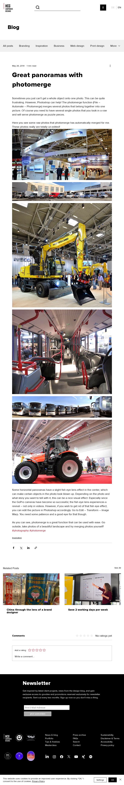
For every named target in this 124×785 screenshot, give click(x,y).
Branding (24, 45)
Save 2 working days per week (88, 609)
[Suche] (57, 7)
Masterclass (51, 745)
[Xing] (83, 757)
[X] (69, 757)
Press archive (79, 735)
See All (117, 568)
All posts (8, 45)
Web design (77, 45)
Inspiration (42, 45)
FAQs (75, 738)
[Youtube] (76, 757)
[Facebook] (62, 757)
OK (112, 780)
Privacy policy (107, 745)
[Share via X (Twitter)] (21, 547)
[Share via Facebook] (13, 547)
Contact (76, 745)
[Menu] (103, 7)
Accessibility (107, 741)
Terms (116, 738)
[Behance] (91, 757)
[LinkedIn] (47, 757)
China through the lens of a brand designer (29, 611)
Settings (100, 780)
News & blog (51, 735)
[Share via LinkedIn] (28, 547)
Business (59, 45)
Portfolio (49, 738)
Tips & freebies (52, 741)
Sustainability (107, 735)
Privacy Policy (38, 781)
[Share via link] (35, 547)
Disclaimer (106, 738)
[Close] (120, 780)
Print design (97, 45)
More (113, 45)
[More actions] (110, 66)
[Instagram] (54, 757)
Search (76, 741)
